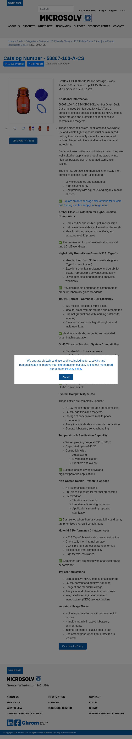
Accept (66, 377)
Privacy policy (73, 368)
